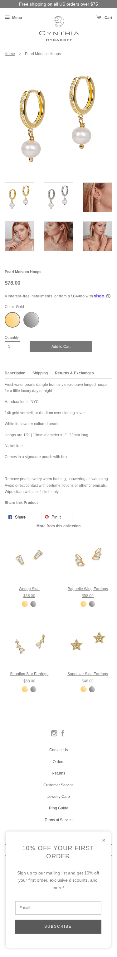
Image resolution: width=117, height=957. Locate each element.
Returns (58, 773)
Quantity (12, 337)
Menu (16, 18)
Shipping (40, 373)
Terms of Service (59, 820)
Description (15, 373)
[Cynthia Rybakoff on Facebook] (63, 736)
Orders (58, 762)
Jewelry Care (58, 796)
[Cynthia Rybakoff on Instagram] (54, 736)
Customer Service (58, 785)
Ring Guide (58, 808)
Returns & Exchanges (74, 373)
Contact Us (58, 750)
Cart (108, 18)
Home (10, 54)
